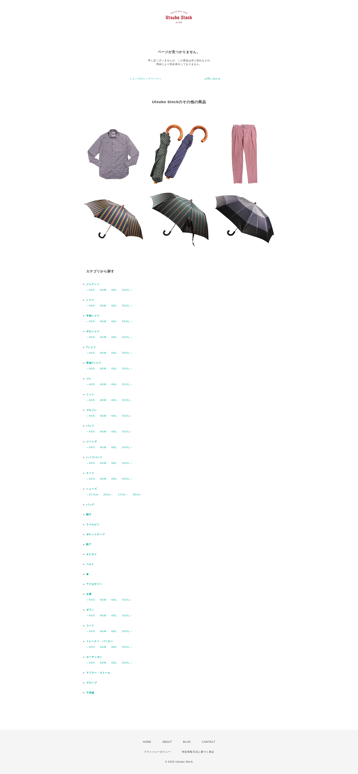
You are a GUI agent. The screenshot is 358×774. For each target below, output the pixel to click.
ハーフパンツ (94, 457)
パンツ (90, 425)
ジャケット (93, 284)
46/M (103, 290)
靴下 (89, 544)
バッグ (90, 504)
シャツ (90, 299)
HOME (147, 741)
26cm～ (108, 494)
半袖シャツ (93, 315)
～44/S (90, 290)
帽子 (89, 514)
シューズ (91, 488)
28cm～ (138, 494)
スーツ (90, 473)
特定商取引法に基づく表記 (198, 751)
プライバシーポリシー (157, 751)
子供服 (90, 692)
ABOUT (167, 741)
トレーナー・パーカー (99, 641)
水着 (89, 594)
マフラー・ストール (98, 672)
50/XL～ (127, 290)
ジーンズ (91, 441)
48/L (114, 290)
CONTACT (208, 741)
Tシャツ (91, 347)
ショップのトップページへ (145, 78)
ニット (90, 394)
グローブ (91, 682)
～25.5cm (92, 494)
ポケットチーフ (95, 534)
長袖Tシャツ (93, 362)
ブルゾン (91, 410)
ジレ (89, 378)
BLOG (187, 741)
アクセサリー (94, 584)
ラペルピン (93, 524)
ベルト (90, 564)
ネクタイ (91, 554)
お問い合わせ (212, 78)
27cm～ (123, 494)
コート (90, 625)
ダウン (90, 609)
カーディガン (94, 657)
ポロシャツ (93, 331)
